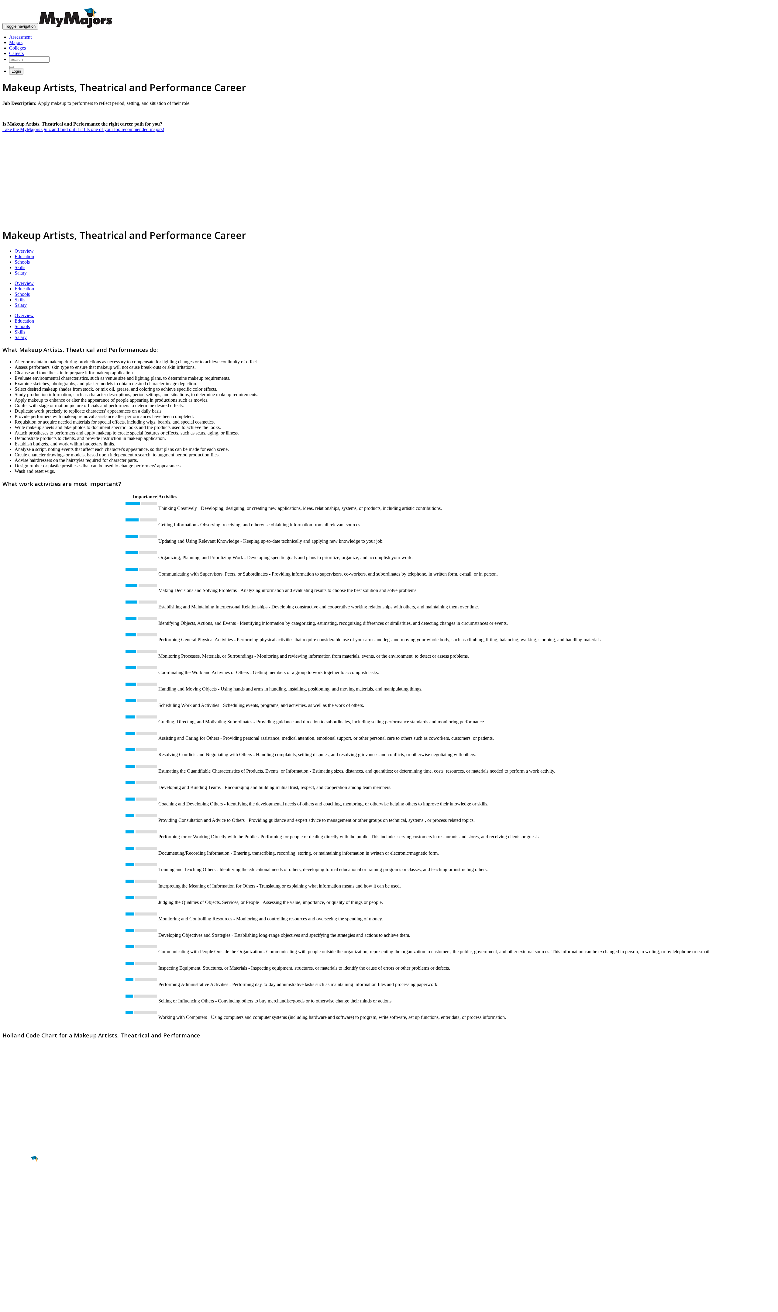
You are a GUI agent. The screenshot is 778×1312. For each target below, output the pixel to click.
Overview (24, 251)
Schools (22, 262)
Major (16, 1179)
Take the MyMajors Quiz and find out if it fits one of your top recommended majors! (83, 129)
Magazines (12, 1257)
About (9, 1228)
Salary (21, 272)
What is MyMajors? (21, 1241)
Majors (15, 42)
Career (17, 1206)
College (18, 1192)
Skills (20, 267)
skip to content (763, 4)
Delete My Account (21, 1262)
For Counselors (17, 1246)
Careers (16, 53)
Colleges (17, 47)
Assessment (20, 37)
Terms (8, 1304)
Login (16, 71)
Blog (7, 1268)
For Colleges (14, 1252)
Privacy (25, 1304)
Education (24, 256)
